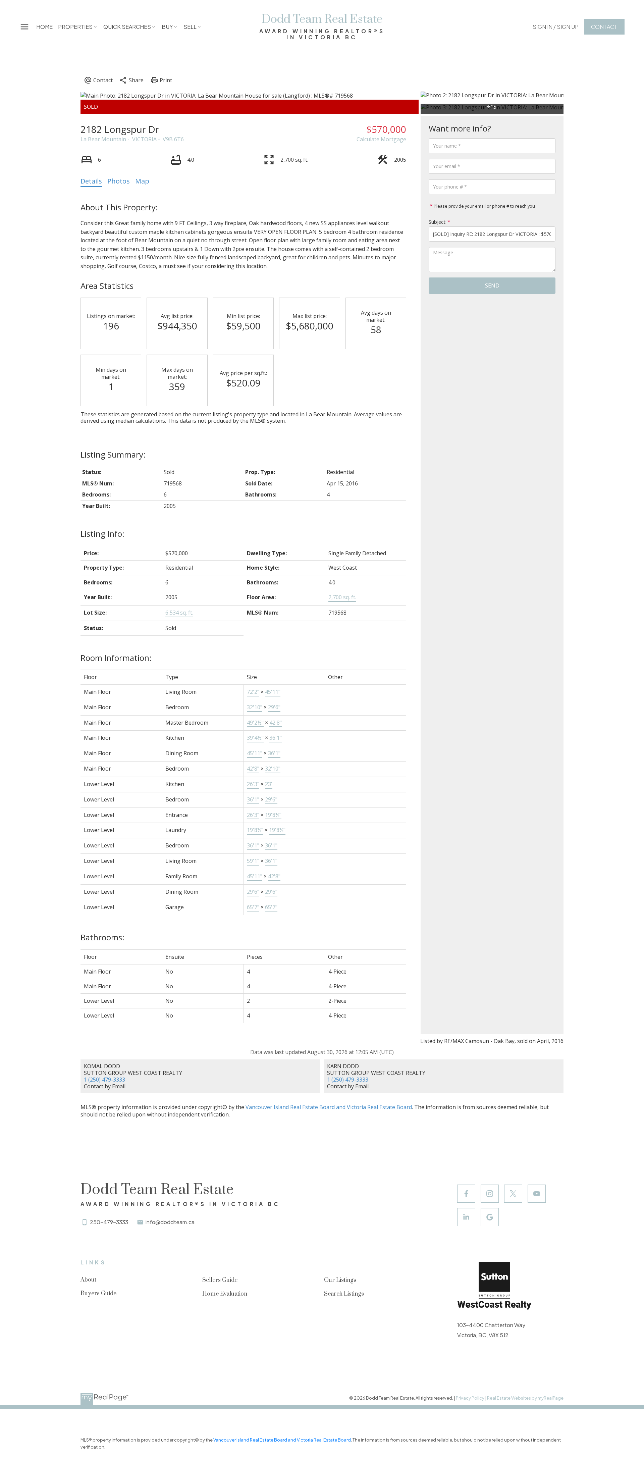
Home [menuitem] (44, 26)
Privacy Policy (470, 1398)
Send (492, 285)
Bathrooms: (102, 937)
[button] (556, 26)
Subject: (437, 222)
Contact (604, 26)
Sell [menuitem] (190, 26)
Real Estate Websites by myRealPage (525, 1398)
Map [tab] (142, 181)
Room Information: (116, 657)
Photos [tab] (118, 181)
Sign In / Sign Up (556, 26)
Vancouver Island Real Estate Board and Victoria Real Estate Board (329, 1107)
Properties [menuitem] (75, 26)
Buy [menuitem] (167, 26)
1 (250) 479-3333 (104, 1079)
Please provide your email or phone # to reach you (484, 206)
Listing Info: (102, 533)
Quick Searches (127, 26)
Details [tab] (91, 181)
